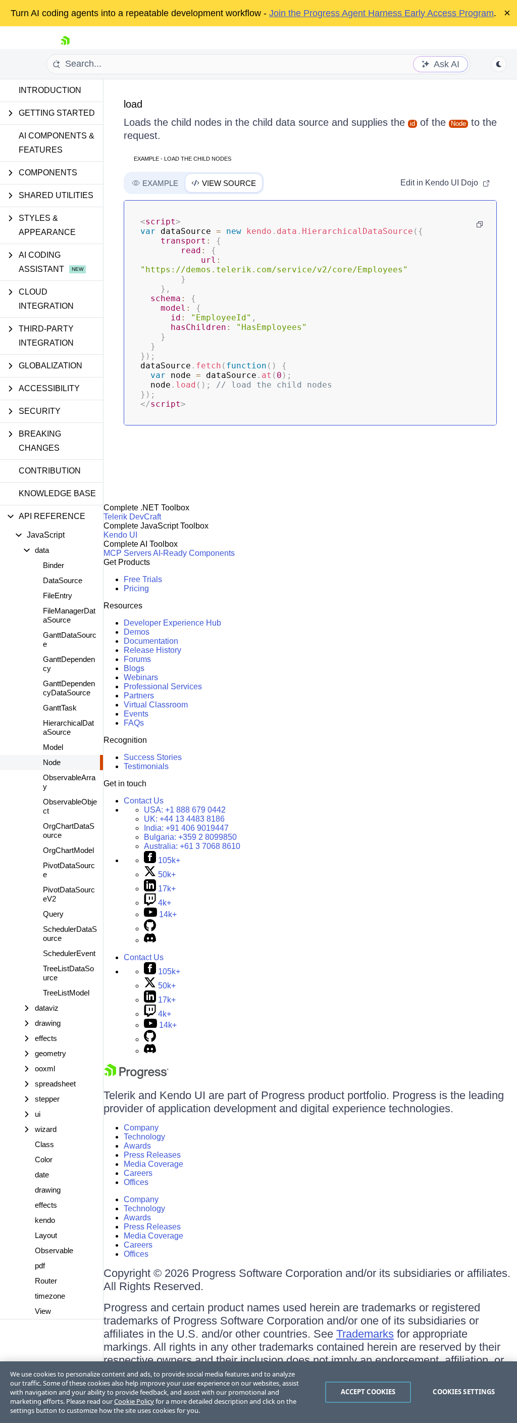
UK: (184, 819)
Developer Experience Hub (172, 623)
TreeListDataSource (68, 973)
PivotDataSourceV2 (69, 894)
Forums (137, 659)
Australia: (192, 846)
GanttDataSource (69, 639)
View (43, 1311)
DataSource (62, 580)
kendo (45, 1220)
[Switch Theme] (499, 64)
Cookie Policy (134, 1401)
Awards (137, 1146)
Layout (46, 1235)
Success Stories (153, 757)
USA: (185, 809)
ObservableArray (69, 782)
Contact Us (144, 800)
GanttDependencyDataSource (69, 688)
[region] (258, 1392)
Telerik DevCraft (132, 516)
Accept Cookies (368, 1391)
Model (53, 747)
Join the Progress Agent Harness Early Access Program (381, 13)
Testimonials (146, 766)
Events (136, 713)
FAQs (134, 723)
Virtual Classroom (156, 704)
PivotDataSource (69, 870)
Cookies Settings (464, 1391)
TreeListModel (66, 992)
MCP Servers (127, 553)
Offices (136, 1182)
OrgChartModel (68, 850)
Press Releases (152, 1155)
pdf (40, 1265)
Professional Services (163, 686)
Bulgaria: (190, 837)
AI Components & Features (56, 142)
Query (53, 914)
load (133, 104)
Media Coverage (153, 1164)
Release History (152, 650)
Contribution (50, 470)
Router (46, 1280)
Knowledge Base (57, 493)
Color (44, 1159)
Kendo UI (120, 535)
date (42, 1174)
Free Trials (143, 579)
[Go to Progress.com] (136, 1076)
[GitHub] (150, 928)
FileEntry (57, 595)
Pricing (136, 588)
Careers (138, 1173)
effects (46, 1205)
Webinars (141, 677)
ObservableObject (70, 806)
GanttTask (60, 707)
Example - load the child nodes (182, 159)
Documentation (151, 641)
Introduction (50, 90)
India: (186, 828)
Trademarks (365, 1333)
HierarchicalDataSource (68, 727)
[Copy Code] (479, 224)
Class (44, 1144)
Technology (144, 1136)
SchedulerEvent (69, 953)
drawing (48, 1189)
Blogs (134, 668)
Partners (139, 695)
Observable (54, 1250)
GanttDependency (69, 664)
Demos (136, 632)
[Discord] (150, 940)
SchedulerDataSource (70, 933)
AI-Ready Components (194, 553)
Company (141, 1127)
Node (52, 762)
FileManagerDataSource (69, 615)
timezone (50, 1296)
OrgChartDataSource (68, 830)
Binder (53, 565)
